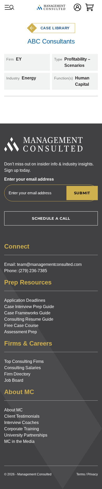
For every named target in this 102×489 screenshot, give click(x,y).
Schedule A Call (51, 218)
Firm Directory (17, 374)
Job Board (13, 380)
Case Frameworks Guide (27, 313)
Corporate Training (21, 429)
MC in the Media (19, 441)
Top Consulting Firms (24, 361)
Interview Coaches (21, 422)
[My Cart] (89, 7)
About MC (13, 410)
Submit (82, 193)
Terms (80, 474)
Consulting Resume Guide (28, 319)
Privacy (92, 474)
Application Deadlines (24, 300)
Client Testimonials (21, 416)
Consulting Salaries (22, 368)
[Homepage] (51, 7)
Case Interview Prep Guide (29, 306)
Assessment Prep (20, 332)
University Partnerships (25, 435)
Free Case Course (21, 325)
